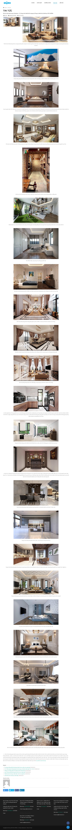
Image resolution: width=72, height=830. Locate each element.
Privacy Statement (22, 827)
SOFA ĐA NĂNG (14, 827)
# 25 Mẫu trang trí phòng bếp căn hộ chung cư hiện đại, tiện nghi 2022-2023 (19, 769)
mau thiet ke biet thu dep (41, 760)
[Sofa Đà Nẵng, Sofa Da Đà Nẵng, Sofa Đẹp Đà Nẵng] (7, 2)
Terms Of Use (29, 827)
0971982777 (10, 810)
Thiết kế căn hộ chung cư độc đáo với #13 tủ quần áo (14, 774)
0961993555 (27, 806)
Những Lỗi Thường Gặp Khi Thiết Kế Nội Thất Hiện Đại (14, 770)
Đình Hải (5, 15)
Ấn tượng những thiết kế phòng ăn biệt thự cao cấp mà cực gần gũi (17, 767)
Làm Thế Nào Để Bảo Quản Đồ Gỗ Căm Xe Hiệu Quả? (14, 772)
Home (5, 7)
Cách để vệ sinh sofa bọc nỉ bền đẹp (11, 775)
